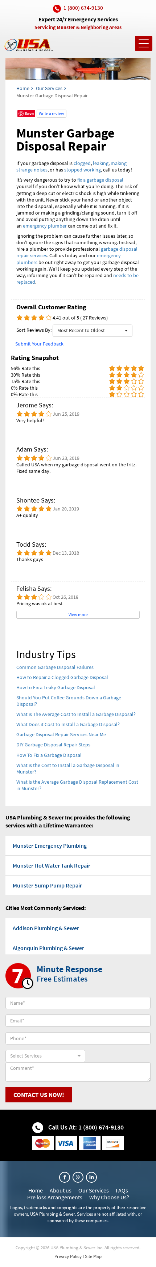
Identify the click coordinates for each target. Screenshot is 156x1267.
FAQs (122, 1190)
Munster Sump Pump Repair (47, 885)
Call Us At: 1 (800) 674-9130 (85, 1127)
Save (29, 113)
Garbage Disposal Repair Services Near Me (61, 734)
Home (22, 88)
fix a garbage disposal (100, 180)
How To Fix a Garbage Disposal (49, 755)
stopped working (82, 169)
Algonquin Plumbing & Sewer (48, 948)
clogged (82, 163)
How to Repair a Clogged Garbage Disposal (62, 677)
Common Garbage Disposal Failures (55, 667)
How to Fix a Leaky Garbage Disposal (55, 687)
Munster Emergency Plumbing (50, 845)
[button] (92, 331)
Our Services (49, 88)
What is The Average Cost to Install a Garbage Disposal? (76, 714)
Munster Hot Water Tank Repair (51, 865)
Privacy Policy (68, 1256)
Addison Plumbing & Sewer (46, 928)
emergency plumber (45, 226)
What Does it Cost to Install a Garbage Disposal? (68, 724)
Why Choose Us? (109, 1197)
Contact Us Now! (38, 1095)
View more (78, 614)
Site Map (93, 1256)
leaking (100, 163)
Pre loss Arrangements (54, 1197)
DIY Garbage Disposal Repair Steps (53, 744)
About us (60, 1190)
